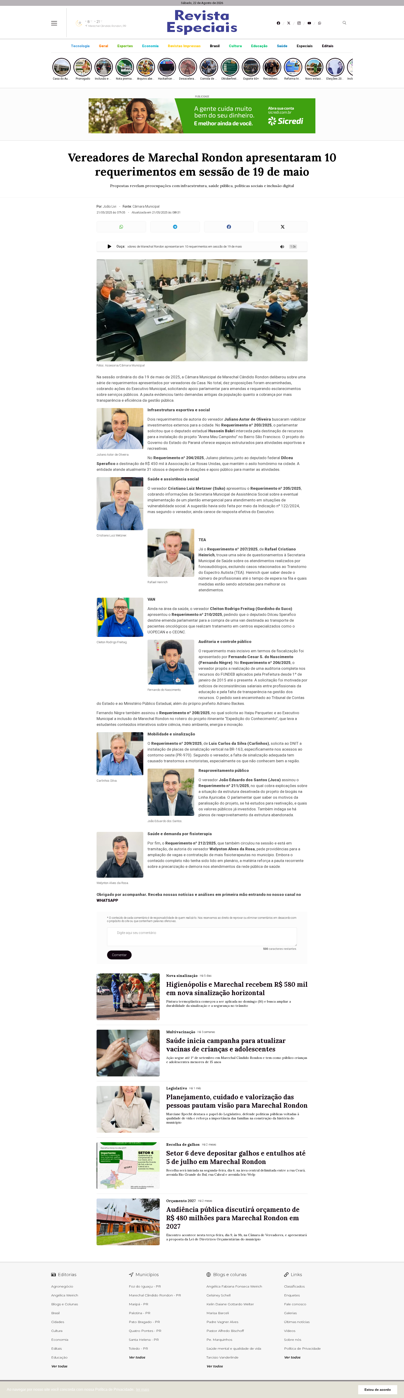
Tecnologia (80, 46)
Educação (259, 46)
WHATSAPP (107, 900)
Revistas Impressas (184, 46)
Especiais (305, 46)
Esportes (125, 46)
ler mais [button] (142, 1389)
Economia (150, 46)
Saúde (282, 46)
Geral (103, 46)
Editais (327, 46)
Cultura (235, 46)
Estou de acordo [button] (377, 1389)
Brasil (215, 46)
